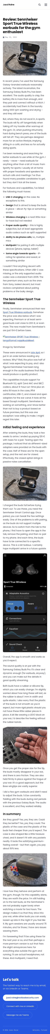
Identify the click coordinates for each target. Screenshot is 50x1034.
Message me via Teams (17, 1015)
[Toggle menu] (46, 4)
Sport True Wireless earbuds (17, 312)
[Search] (39, 5)
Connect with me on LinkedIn (20, 1006)
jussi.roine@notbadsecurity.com (22, 997)
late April (35, 352)
